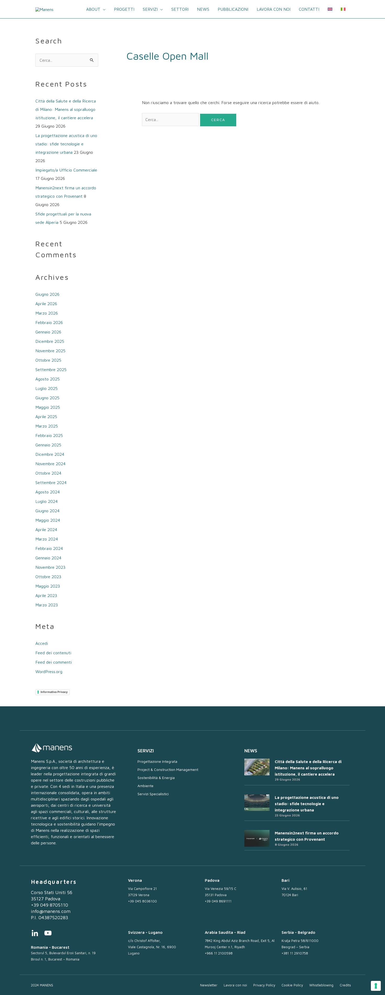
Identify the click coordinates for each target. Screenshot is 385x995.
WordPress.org (48, 671)
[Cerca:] (171, 119)
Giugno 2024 (47, 510)
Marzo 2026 (46, 313)
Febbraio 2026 (49, 322)
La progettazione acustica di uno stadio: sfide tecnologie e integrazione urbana (66, 144)
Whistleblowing (321, 985)
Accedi (41, 643)
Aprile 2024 (46, 529)
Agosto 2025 (47, 379)
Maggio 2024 (47, 520)
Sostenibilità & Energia (156, 777)
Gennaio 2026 (48, 331)
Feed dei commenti (53, 662)
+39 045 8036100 (142, 901)
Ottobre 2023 (48, 576)
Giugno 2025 (47, 397)
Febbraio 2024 (49, 548)
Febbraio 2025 (49, 435)
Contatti (309, 9)
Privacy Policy (264, 985)
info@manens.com (50, 911)
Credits (345, 985)
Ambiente (145, 785)
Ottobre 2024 (48, 473)
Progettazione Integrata (157, 761)
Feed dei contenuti (53, 652)
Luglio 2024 (46, 501)
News (203, 9)
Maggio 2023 (47, 586)
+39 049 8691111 (218, 901)
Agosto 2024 (47, 492)
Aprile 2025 (46, 416)
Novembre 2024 (50, 463)
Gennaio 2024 (48, 557)
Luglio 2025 (46, 388)
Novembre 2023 (50, 567)
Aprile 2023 (46, 595)
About (93, 9)
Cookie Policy (292, 985)
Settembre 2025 (51, 369)
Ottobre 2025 (48, 360)
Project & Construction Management (168, 769)
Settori (180, 9)
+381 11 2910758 (295, 953)
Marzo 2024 (46, 539)
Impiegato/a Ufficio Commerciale (66, 170)
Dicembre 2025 (49, 341)
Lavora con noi (273, 9)
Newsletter (208, 985)
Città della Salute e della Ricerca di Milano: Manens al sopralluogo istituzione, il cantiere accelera (65, 109)
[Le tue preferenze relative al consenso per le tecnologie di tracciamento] (376, 986)
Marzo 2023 (46, 604)
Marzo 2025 (46, 426)
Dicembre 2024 (49, 454)
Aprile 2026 (46, 303)
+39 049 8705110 (49, 905)
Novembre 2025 (50, 350)
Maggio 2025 (47, 407)
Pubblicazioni (233, 9)
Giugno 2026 (47, 294)
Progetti (124, 9)
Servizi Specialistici (153, 794)
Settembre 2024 (51, 482)
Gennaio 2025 (48, 444)
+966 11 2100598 (219, 953)
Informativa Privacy (54, 692)
